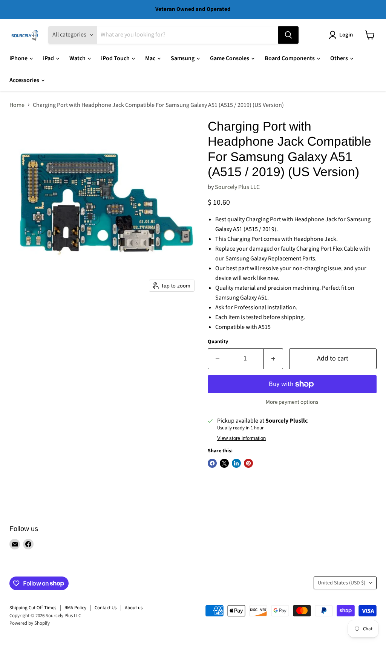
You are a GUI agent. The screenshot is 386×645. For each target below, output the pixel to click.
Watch (78, 58)
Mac (150, 58)
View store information (241, 438)
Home (17, 105)
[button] (342, 35)
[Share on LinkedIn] (236, 463)
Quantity (218, 342)
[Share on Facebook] (212, 463)
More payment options (292, 402)
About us (133, 607)
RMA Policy (75, 607)
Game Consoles (230, 58)
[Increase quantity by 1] (273, 358)
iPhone (19, 58)
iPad (49, 58)
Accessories (24, 80)
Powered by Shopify (29, 623)
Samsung (183, 58)
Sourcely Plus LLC (237, 187)
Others (339, 58)
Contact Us (105, 607)
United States (341, 583)
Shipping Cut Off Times (32, 607)
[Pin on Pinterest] (248, 463)
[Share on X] (224, 463)
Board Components (290, 58)
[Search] (288, 35)
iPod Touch (116, 58)
